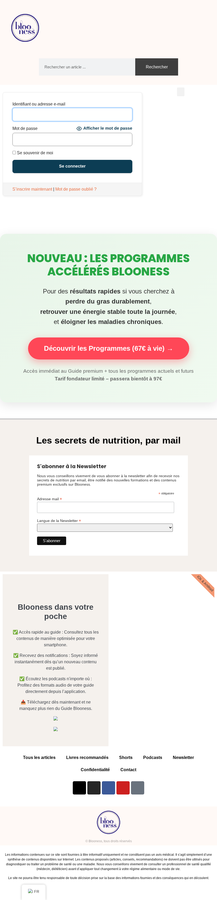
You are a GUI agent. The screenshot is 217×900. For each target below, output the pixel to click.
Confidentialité (95, 769)
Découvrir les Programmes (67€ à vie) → (108, 348)
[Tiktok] (137, 787)
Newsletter (183, 757)
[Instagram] (94, 787)
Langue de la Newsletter (59, 520)
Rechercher (157, 67)
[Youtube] (123, 787)
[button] (203, 28)
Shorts (126, 757)
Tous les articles (39, 757)
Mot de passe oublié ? (76, 189)
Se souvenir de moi (34, 153)
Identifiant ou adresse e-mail (38, 104)
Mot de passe (25, 128)
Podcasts (152, 757)
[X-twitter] (79, 787)
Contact (128, 769)
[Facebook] (108, 787)
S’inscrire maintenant (32, 189)
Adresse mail (49, 499)
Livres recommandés (87, 757)
